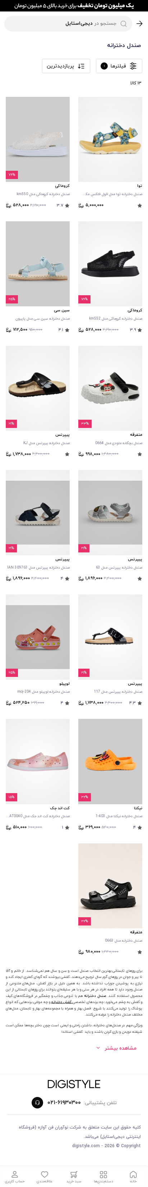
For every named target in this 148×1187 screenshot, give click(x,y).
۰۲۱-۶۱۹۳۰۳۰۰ (64, 1103)
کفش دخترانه (62, 1002)
